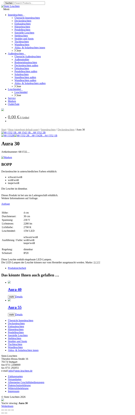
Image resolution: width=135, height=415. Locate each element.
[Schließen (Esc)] (12, 410)
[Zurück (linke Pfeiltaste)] (2, 413)
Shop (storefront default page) (23, 129)
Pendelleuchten (16, 332)
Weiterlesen (7, 406)
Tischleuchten (15, 344)
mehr (11, 297)
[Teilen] (9, 410)
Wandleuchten (15, 347)
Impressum (13, 391)
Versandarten (14, 379)
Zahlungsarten (15, 376)
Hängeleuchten (16, 329)
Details (19, 296)
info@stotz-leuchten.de (20, 370)
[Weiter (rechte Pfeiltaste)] (6, 413)
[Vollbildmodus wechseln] (6, 410)
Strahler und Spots (17, 341)
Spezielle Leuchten (18, 335)
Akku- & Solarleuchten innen (23, 350)
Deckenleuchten (66, 129)
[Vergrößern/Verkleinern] (2, 410)
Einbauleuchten (16, 326)
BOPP (97, 262)
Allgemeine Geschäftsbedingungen (26, 382)
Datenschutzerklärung (19, 385)
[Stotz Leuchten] (2, 110)
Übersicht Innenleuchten (20, 320)
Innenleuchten (48, 129)
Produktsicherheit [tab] (17, 268)
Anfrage (5, 203)
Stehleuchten (14, 338)
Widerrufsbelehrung (18, 388)
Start (3, 129)
